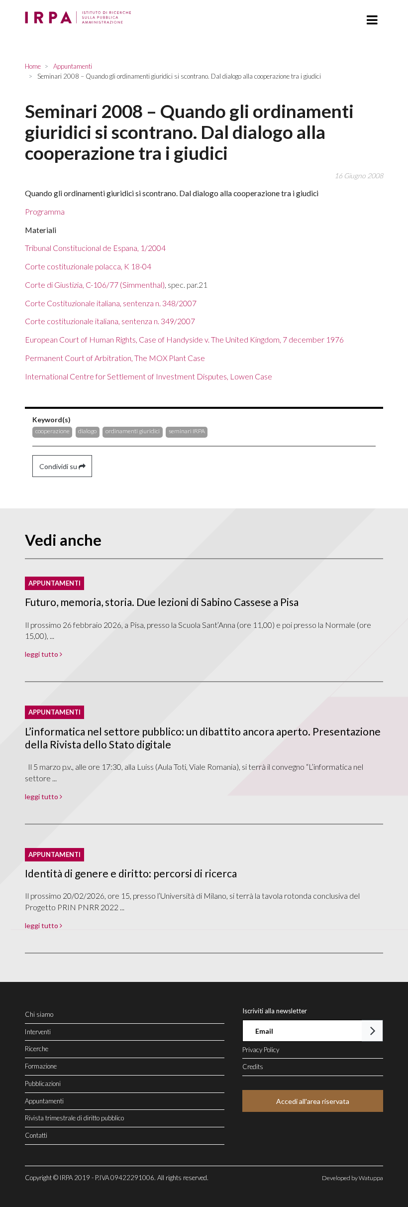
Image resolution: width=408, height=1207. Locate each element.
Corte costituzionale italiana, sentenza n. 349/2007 (110, 321)
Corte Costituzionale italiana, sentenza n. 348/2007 (111, 303)
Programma (45, 211)
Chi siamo (39, 1014)
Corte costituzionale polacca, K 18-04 (88, 266)
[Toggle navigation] (372, 20)
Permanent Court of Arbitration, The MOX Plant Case (115, 357)
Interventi (38, 1032)
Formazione (41, 1066)
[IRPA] (80, 14)
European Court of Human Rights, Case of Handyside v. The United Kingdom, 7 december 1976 (184, 339)
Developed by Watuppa (352, 1178)
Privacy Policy (260, 1050)
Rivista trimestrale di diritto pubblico (74, 1118)
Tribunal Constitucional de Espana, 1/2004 (95, 247)
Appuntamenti (44, 1101)
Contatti (36, 1135)
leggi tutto (42, 654)
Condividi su (59, 466)
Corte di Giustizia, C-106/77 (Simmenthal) (95, 284)
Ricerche (36, 1049)
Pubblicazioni (43, 1083)
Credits (252, 1067)
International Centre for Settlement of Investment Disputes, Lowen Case (148, 376)
